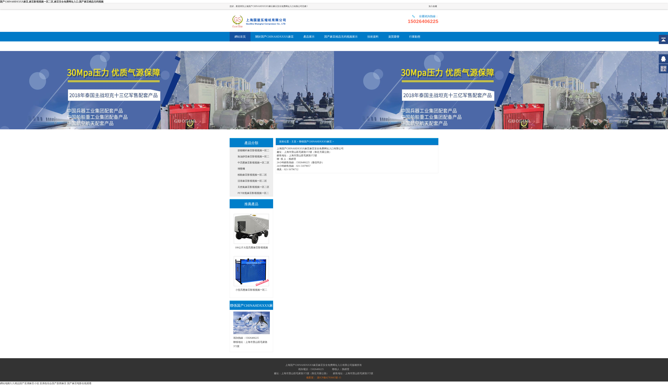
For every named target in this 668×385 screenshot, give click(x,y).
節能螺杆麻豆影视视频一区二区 (253, 151)
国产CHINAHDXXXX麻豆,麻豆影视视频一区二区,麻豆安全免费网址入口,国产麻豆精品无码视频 (52, 1)
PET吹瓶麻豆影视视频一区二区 (253, 194)
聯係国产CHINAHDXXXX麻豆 (315, 141)
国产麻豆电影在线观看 (79, 383)
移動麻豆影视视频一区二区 (252, 175)
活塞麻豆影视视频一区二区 (252, 181)
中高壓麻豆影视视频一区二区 (253, 162)
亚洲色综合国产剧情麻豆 (53, 383)
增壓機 (241, 168)
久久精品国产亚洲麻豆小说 (24, 383)
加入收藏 (433, 6)
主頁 (293, 141)
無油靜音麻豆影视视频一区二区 (253, 157)
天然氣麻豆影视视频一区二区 (253, 187)
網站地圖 (5, 383)
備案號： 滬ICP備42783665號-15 (323, 377)
